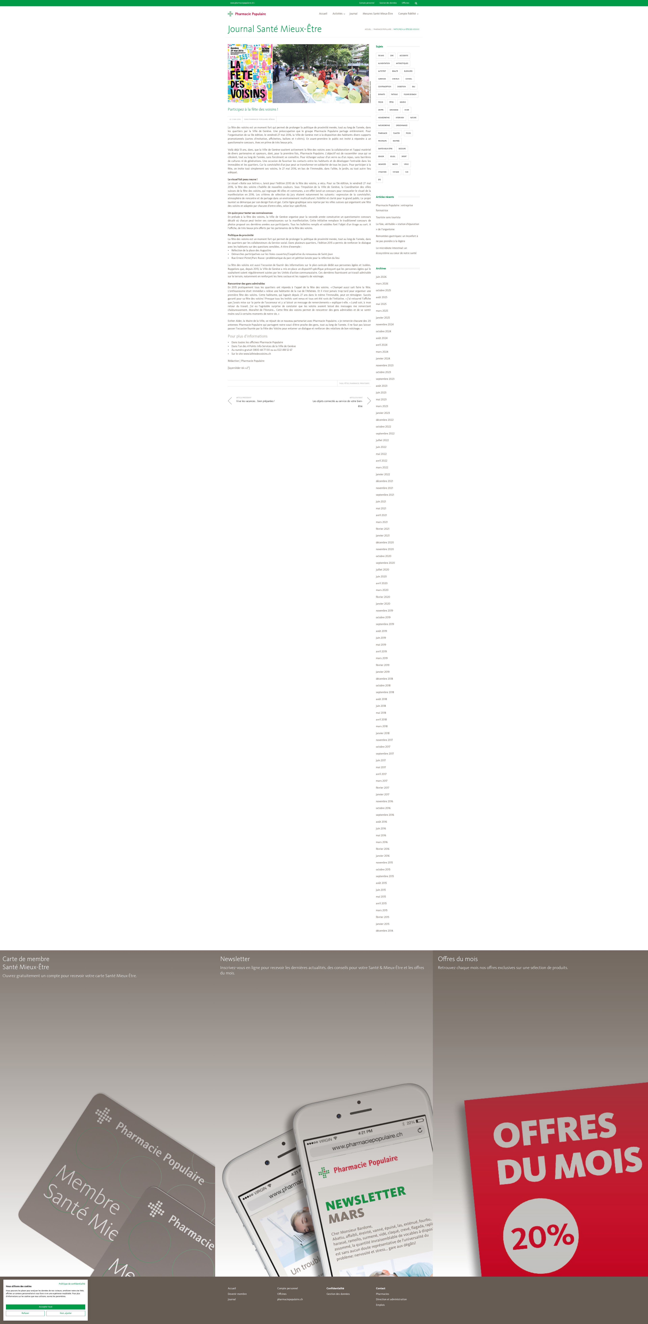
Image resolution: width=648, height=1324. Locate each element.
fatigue (394, 94)
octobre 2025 (383, 290)
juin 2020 (381, 576)
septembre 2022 (385, 433)
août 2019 (381, 631)
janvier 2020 (383, 604)
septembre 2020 (385, 563)
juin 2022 (381, 447)
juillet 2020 (382, 569)
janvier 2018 (382, 733)
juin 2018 (381, 706)
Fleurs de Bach (410, 94)
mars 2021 (382, 522)
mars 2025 (382, 311)
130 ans (381, 55)
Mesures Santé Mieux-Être (378, 13)
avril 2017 (381, 774)
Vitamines (382, 172)
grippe (380, 110)
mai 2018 (381, 713)
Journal (353, 13)
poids (408, 133)
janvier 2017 (382, 794)
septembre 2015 (385, 876)
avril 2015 (381, 903)
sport (404, 156)
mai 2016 (381, 835)
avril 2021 (381, 515)
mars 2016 (382, 842)
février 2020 (383, 597)
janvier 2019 (382, 672)
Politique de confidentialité (72, 1284)
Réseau (272, 119)
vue (406, 172)
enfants (381, 94)
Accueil (323, 13)
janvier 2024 (383, 358)
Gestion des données (388, 3)
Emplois (380, 1305)
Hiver (406, 110)
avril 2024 (381, 345)
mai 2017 (381, 767)
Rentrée (396, 141)
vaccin (395, 164)
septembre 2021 (385, 495)
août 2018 (381, 699)
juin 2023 (381, 392)
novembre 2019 (384, 610)
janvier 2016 (382, 856)
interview (400, 118)
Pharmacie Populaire (382, 29)
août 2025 (381, 297)
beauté (395, 71)
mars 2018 (382, 726)
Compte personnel (366, 3)
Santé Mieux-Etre (385, 149)
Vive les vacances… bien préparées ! (255, 401)
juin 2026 (381, 277)
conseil (409, 79)
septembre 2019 (385, 624)
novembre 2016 (384, 801)
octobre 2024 (383, 331)
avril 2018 (381, 719)
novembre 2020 (385, 549)
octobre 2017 (383, 747)
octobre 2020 (383, 556)
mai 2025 (381, 304)
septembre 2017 (385, 753)
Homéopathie (383, 118)
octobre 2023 (383, 372)
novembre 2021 (384, 488)
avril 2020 (382, 583)
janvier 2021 (382, 535)
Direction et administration (391, 1299)
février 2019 (382, 665)
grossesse (394, 110)
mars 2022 (382, 467)
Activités (338, 13)
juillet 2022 (382, 440)
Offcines (282, 1294)
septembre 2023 (385, 379)
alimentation (384, 63)
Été (379, 180)
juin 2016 (381, 828)
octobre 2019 (383, 617)
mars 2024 (382, 352)
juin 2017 (381, 760)
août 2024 (381, 338)
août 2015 (381, 883)
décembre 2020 (385, 542)
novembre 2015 (384, 862)
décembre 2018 (384, 679)
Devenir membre (237, 1294)
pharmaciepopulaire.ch (290, 1299)
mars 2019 (382, 658)
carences (382, 79)
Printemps (364, 383)
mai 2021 (381, 508)
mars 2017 (381, 781)
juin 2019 (381, 638)
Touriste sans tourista (388, 217)
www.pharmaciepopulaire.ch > (242, 3)
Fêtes (346, 383)
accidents (404, 55)
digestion (401, 87)
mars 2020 (382, 590)
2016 (391, 55)
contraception (384, 87)
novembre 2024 (385, 324)
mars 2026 (382, 283)
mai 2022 (381, 454)
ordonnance (401, 125)
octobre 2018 (383, 685)
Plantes (396, 133)
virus (406, 164)
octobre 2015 (383, 869)
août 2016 (381, 822)
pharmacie (354, 383)
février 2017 (382, 788)
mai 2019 (381, 645)
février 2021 (382, 529)
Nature (413, 118)
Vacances (382, 164)
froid (380, 102)
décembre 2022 (385, 420)
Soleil (392, 156)
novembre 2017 (384, 740)
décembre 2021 (384, 481)
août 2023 (381, 386)
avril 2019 (381, 651)
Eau (413, 87)
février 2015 (382, 917)
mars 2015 (381, 910)
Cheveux (395, 79)
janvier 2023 (383, 413)
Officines (405, 3)
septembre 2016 (385, 815)
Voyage (396, 172)
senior (381, 156)
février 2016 (382, 849)
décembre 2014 (384, 931)
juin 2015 (381, 890)
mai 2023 (381, 399)
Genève (403, 102)
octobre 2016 (383, 808)
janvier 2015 (382, 924)
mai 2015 (381, 896)
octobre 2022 (383, 426)
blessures (408, 71)
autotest (382, 71)
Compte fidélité (407, 13)
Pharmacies (382, 1294)
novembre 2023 (384, 365)
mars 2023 (382, 406)
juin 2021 (381, 501)
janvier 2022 (383, 474)
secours (402, 149)
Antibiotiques (402, 63)
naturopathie (384, 125)
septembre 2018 (385, 692)
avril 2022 (381, 461)
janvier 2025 (383, 318)
